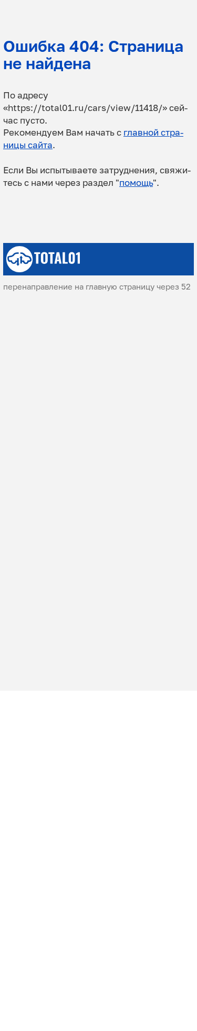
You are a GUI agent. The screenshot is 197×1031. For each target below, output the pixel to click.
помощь (136, 182)
